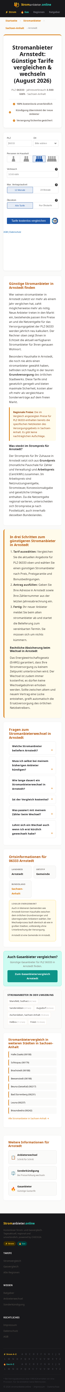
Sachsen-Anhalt (15, 28)
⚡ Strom (10, 12)
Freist (37, 1021)
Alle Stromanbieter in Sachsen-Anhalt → (28, 1118)
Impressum (10, 1325)
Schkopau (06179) (20, 1062)
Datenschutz (10, 1330)
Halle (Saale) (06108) (21, 1054)
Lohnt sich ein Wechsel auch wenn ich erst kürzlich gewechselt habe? (30, 829)
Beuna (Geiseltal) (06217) (23, 1086)
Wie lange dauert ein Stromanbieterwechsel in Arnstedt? (28, 784)
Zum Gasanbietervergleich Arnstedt (32, 976)
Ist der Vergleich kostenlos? (30, 799)
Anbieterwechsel (13, 1298)
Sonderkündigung (14, 1304)
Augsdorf (44, 1007)
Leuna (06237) (18, 1102)
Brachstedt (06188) (20, 1070)
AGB (5, 1336)
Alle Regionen (11, 1272)
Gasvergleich (11, 1266)
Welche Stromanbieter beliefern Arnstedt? (27, 748)
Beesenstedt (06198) (21, 1078)
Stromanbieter (32, 20)
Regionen (39, 12)
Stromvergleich (12, 1260)
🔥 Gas (25, 12)
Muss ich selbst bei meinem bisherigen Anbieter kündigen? (30, 765)
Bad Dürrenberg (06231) (23, 1094)
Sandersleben (20, 1007)
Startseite (11, 20)
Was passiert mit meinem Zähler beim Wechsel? (29, 812)
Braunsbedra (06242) (21, 1110)
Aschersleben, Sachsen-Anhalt (29, 1014)
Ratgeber (54, 12)
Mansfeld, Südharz (23, 1001)
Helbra (17, 1021)
